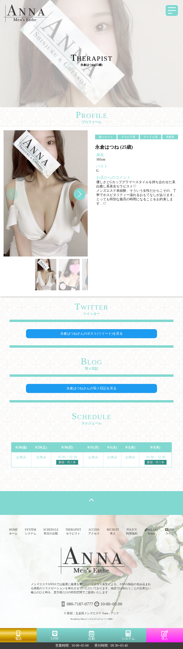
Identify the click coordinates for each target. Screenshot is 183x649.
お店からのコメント (113, 177)
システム (128, 638)
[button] (80, 194)
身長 (100, 155)
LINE (55, 638)
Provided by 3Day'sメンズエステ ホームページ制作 (92, 619)
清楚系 (170, 137)
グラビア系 (128, 137)
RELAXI (152, 531)
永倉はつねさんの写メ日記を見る (91, 388)
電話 (18, 638)
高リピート (106, 137)
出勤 (91, 638)
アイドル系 (150, 137)
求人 (164, 638)
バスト (102, 166)
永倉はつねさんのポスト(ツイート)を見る (91, 333)
